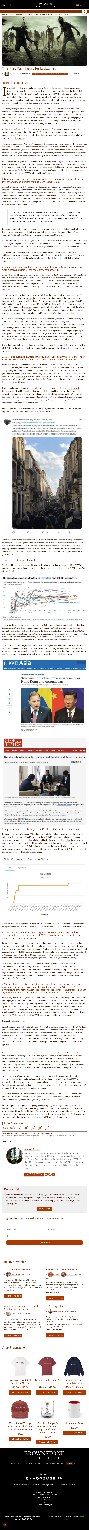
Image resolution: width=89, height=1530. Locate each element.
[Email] (46, 1174)
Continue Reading (13, 1296)
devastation (19, 138)
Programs (28, 1463)
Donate (69, 1463)
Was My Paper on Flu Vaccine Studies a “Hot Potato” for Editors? (23, 1307)
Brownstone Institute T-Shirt (47, 1381)
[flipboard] (54, 1478)
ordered (9, 969)
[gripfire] (34, 1478)
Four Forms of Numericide (17, 1269)
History (46, 74)
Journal (45, 1463)
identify (31, 391)
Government (38, 14)
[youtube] (41, 1478)
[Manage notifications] (5, 1525)
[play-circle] (37, 1478)
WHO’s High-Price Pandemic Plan (63, 1269)
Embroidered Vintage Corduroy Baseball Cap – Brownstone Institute (20, 1426)
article (61, 998)
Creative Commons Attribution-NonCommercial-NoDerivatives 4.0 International (22, 1518)
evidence (14, 325)
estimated (30, 298)
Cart (76, 1463)
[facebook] (27, 1478)
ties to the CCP (12, 1036)
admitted (51, 193)
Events (37, 1463)
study (8, 275)
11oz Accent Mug (74, 1423)
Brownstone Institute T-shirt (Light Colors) (20, 1381)
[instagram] (48, 1478)
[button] (10, 5)
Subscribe (44, 1242)
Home (13, 1463)
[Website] (53, 1174)
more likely (75, 846)
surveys (27, 307)
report (14, 229)
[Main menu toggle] (4, 4)
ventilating (11, 330)
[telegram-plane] (58, 1478)
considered (21, 376)
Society (63, 74)
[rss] (61, 1478)
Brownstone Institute (9, 14)
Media (52, 1463)
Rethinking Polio (54, 1306)
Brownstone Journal (25, 14)
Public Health (55, 74)
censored (17, 1021)
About (20, 1463)
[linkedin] (44, 1478)
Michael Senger (32, 1149)
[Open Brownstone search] (84, 11)
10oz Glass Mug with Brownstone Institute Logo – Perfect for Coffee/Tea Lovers (47, 1428)
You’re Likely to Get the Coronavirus (46, 373)
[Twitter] (50, 1174)
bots (36, 403)
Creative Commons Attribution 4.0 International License (33, 1133)
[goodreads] (51, 1478)
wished (69, 840)
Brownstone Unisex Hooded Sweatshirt (74, 1381)
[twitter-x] (31, 1478)
